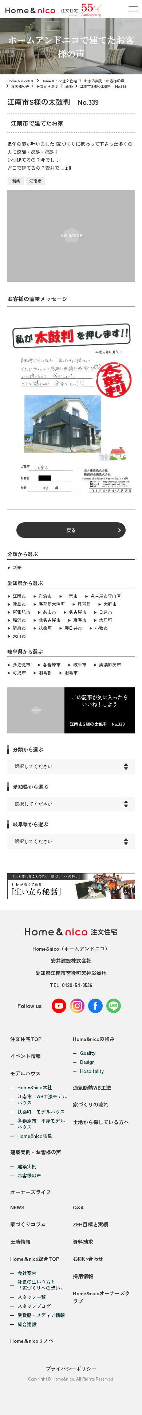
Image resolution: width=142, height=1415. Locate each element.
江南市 (35, 181)
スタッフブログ (34, 1306)
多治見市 (21, 664)
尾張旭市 (21, 612)
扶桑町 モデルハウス (41, 1112)
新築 (69, 86)
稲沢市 (19, 620)
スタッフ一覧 (31, 1297)
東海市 (79, 620)
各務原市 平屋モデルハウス (41, 1124)
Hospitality (92, 1071)
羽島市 (71, 672)
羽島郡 (45, 672)
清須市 (19, 628)
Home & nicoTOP (20, 80)
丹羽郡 (84, 604)
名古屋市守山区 (105, 596)
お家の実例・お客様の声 (104, 80)
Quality (87, 1053)
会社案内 (26, 1273)
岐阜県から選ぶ (30, 824)
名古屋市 (77, 612)
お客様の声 (20, 86)
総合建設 (26, 1324)
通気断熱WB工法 (92, 1087)
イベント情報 (25, 1056)
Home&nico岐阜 (34, 1136)
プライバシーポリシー (71, 1368)
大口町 (105, 620)
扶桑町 (45, 628)
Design (87, 1062)
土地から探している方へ (101, 1122)
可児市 (19, 672)
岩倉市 (45, 596)
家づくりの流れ (91, 1104)
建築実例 (26, 1167)
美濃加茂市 (110, 664)
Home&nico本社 (34, 1088)
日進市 (105, 612)
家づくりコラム (28, 1224)
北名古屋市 (49, 620)
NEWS (17, 1207)
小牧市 (101, 628)
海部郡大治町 (52, 604)
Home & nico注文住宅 (59, 80)
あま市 (49, 612)
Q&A (78, 1207)
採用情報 (83, 1276)
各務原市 (51, 664)
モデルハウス (25, 1073)
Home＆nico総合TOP (34, 1258)
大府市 (110, 604)
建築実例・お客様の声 (35, 1152)
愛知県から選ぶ (30, 786)
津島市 (19, 604)
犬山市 (19, 636)
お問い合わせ (88, 1258)
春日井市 (73, 628)
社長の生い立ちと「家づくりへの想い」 (41, 1285)
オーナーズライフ (30, 1192)
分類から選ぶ (47, 86)
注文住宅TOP (26, 1038)
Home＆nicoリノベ (32, 1340)
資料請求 (83, 1241)
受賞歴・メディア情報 (41, 1315)
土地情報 (20, 1241)
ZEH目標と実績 (90, 1224)
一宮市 (71, 596)
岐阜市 (79, 664)
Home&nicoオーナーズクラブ (101, 1297)
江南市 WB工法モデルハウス (42, 1100)
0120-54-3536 (77, 984)
